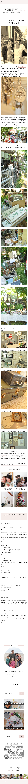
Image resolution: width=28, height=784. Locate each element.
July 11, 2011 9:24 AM (6, 530)
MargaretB (5, 559)
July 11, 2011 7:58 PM (6, 598)
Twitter (9, 455)
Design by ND (21, 781)
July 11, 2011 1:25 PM (6, 572)
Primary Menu (1, 2)
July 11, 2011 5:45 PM (6, 587)
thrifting (20, 18)
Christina (5, 545)
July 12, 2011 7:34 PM (6, 612)
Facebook (3, 455)
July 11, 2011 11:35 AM (6, 560)
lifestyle (14, 18)
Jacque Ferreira (7, 610)
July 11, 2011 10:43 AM (6, 547)
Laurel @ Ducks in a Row (11, 585)
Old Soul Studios (22, 66)
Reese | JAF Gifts (7, 570)
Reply (2, 541)
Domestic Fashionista (14, 770)
